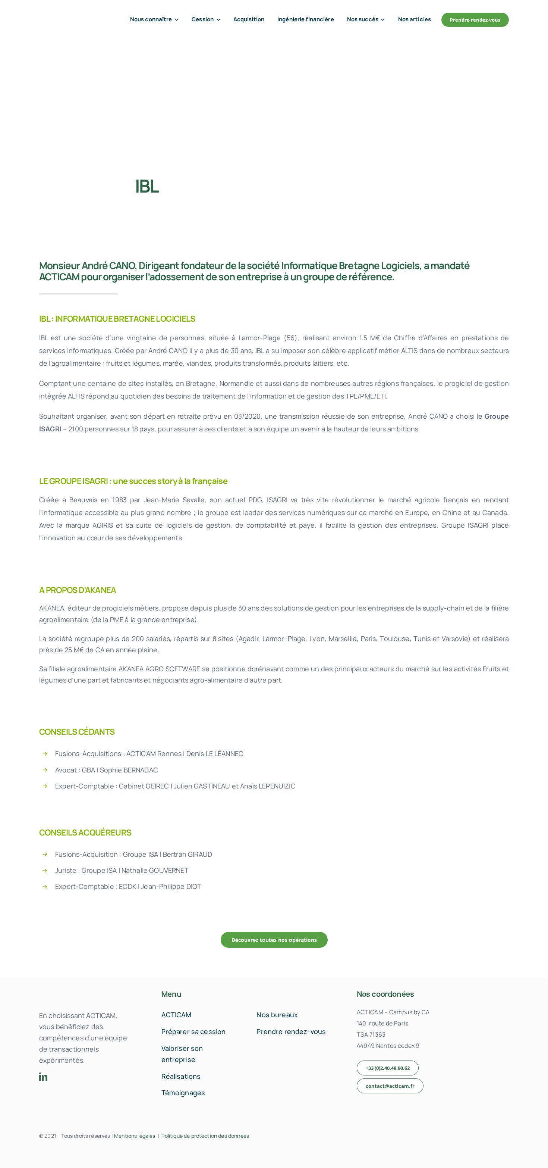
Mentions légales (134, 1135)
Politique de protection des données (205, 1135)
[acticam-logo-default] (71, 14)
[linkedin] (43, 1076)
